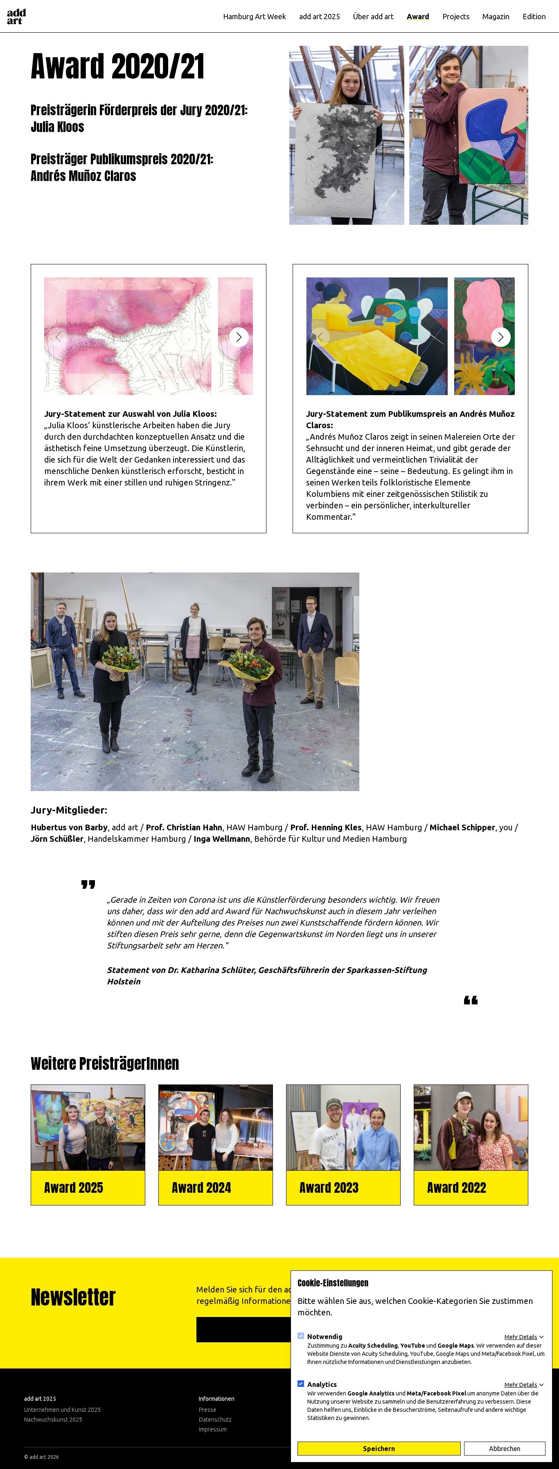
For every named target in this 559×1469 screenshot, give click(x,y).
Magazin (495, 16)
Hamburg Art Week (254, 16)
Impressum (213, 1429)
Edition (534, 16)
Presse (207, 1409)
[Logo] (16, 16)
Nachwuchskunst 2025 (53, 1419)
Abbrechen (505, 1448)
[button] (239, 337)
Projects (455, 16)
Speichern (379, 1448)
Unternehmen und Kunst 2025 (62, 1409)
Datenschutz (215, 1419)
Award (418, 16)
